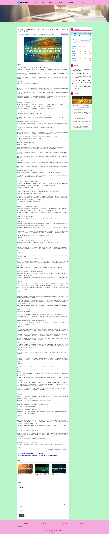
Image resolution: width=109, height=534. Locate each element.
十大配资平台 (61, 2)
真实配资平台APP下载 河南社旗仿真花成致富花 (81, 105)
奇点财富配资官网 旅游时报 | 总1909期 (80, 73)
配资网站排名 (72, 2)
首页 (35, 2)
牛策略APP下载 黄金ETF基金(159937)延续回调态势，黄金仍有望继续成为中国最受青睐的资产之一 (81, 127)
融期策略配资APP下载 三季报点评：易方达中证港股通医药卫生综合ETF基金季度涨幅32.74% (81, 82)
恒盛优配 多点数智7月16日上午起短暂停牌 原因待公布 (32, 453)
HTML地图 (61, 530)
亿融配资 (43, 2)
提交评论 (21, 515)
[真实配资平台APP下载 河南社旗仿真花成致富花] (82, 99)
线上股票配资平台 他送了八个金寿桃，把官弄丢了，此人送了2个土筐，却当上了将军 (81, 113)
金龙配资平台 (64, 34)
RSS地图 (56, 530)
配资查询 (51, 2)
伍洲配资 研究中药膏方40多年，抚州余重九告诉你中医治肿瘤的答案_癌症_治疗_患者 (81, 108)
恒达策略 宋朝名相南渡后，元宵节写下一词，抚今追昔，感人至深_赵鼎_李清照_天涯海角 (39, 455)
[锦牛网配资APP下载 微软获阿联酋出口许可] (25, 468)
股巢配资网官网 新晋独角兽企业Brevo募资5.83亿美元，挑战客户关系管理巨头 (81, 117)
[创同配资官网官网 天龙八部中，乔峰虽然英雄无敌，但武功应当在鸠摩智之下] (42, 468)
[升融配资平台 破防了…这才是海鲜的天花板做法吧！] (59, 468)
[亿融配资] (23, 2)
